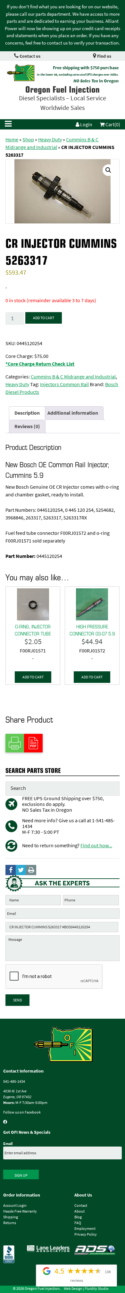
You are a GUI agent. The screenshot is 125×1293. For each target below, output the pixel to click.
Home (11, 139)
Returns (9, 1222)
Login (85, 124)
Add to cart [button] (33, 677)
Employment (85, 1228)
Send (17, 1000)
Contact (80, 1205)
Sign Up (21, 1175)
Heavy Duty (50, 139)
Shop (28, 139)
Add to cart (43, 317)
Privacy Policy (85, 1234)
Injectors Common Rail (64, 384)
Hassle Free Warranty (20, 1211)
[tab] (27, 413)
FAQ (77, 1222)
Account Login (15, 1205)
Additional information (72, 413)
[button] (108, 170)
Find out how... (96, 845)
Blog (78, 1217)
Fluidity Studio (97, 1288)
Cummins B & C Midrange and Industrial (73, 376)
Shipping (10, 1217)
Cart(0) (112, 124)
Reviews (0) (27, 426)
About (79, 1211)
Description (27, 413)
